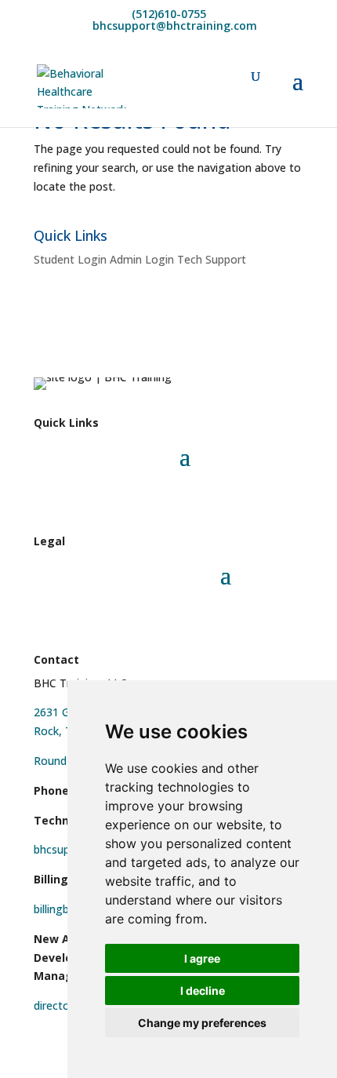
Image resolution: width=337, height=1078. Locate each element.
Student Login (70, 259)
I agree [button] (202, 958)
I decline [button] (202, 990)
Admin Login (142, 259)
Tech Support (211, 259)
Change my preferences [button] (202, 1022)
